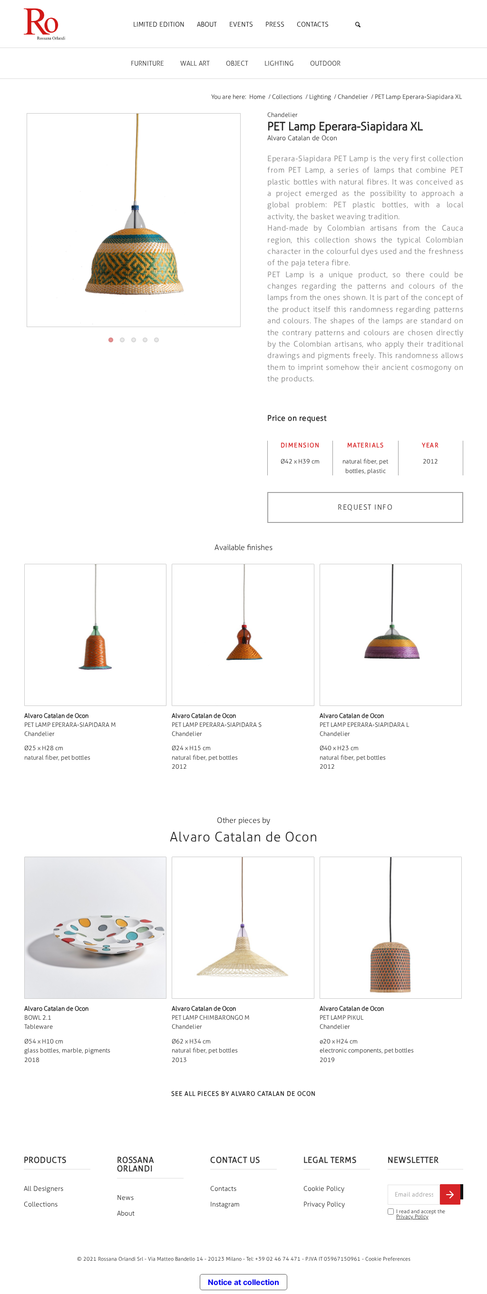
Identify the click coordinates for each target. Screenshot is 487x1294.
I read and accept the (420, 1214)
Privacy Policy (324, 1204)
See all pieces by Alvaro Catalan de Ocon (243, 1093)
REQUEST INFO (365, 507)
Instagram (225, 1204)
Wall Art (195, 63)
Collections (41, 1204)
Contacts (223, 1189)
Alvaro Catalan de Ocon (302, 138)
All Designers (43, 1189)
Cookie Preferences (387, 1258)
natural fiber (359, 461)
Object (237, 63)
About (126, 1213)
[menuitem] (159, 25)
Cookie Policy (323, 1189)
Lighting (279, 63)
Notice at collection (243, 1282)
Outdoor (325, 63)
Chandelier (282, 114)
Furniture (147, 63)
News (125, 1198)
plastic (376, 470)
